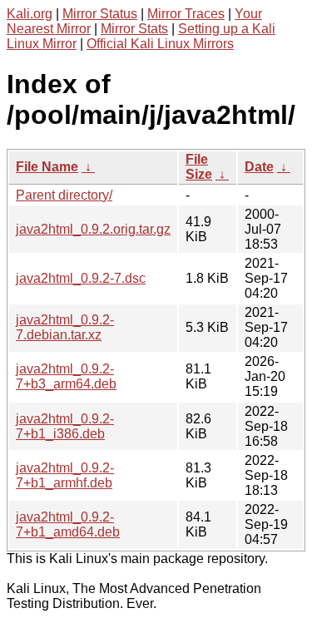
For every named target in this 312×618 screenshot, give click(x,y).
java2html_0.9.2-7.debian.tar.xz (65, 327)
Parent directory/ (64, 195)
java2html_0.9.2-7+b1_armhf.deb (65, 475)
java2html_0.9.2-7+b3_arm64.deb (66, 376)
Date (259, 167)
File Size (199, 166)
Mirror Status (99, 14)
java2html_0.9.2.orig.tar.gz (93, 229)
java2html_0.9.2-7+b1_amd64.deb (68, 524)
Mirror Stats (134, 29)
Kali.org (29, 14)
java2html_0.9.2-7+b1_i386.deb (65, 426)
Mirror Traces (186, 14)
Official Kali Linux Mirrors (160, 44)
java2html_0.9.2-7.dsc (81, 278)
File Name (47, 167)
